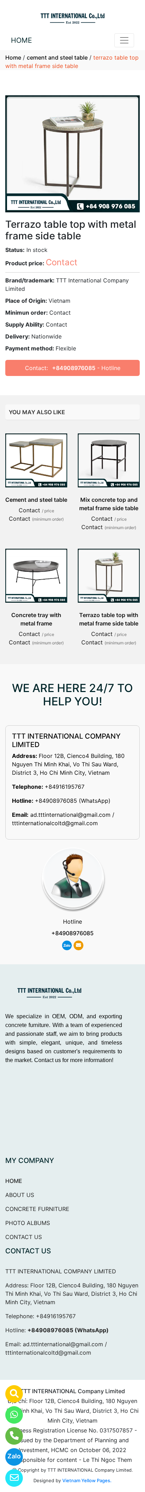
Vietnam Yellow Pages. (87, 1480)
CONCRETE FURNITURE (37, 1208)
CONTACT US (23, 1236)
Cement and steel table (36, 499)
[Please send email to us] (9, 1478)
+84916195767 (64, 786)
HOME (21, 40)
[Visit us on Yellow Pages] (9, 1394)
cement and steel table (57, 57)
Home (13, 57)
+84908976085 (73, 367)
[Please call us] (9, 1436)
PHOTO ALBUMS (27, 1222)
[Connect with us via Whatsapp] (9, 1415)
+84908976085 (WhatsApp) (73, 800)
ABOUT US (19, 1194)
